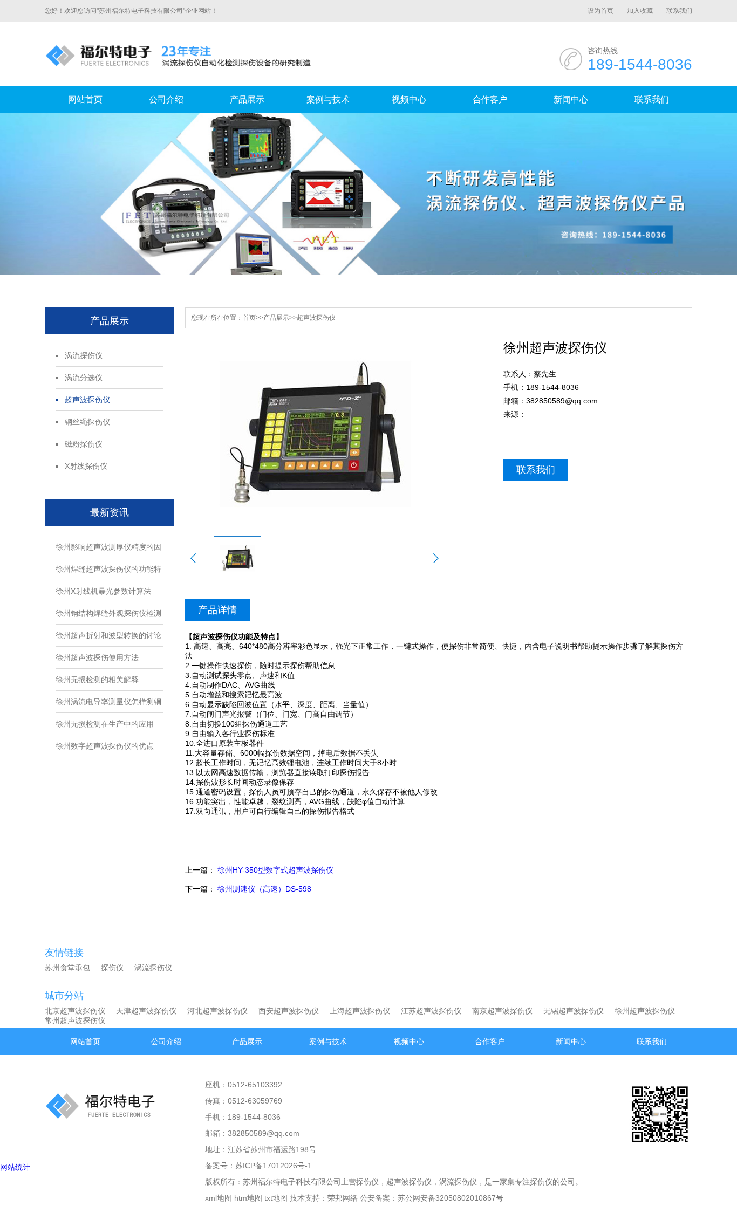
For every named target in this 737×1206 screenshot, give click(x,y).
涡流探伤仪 (153, 967)
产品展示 (247, 99)
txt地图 (276, 1198)
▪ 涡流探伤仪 (79, 355)
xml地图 (218, 1198)
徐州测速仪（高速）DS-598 (264, 889)
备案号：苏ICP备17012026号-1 (258, 1165)
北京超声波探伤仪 (75, 1010)
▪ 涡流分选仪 (79, 377)
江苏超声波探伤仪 (431, 1010)
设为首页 (600, 11)
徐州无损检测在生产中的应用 (105, 724)
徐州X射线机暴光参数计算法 (103, 591)
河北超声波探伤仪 (217, 1010)
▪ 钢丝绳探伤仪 (83, 421)
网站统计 (15, 1167)
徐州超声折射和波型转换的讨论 (108, 635)
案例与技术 (328, 99)
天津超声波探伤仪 (146, 1010)
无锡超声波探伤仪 (573, 1010)
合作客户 (490, 99)
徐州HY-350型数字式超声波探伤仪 (275, 870)
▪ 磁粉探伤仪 (79, 444)
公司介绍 (166, 99)
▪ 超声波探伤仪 (83, 399)
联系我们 (679, 11)
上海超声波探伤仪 (360, 1010)
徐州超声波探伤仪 (645, 1010)
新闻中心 (571, 99)
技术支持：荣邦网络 (324, 1198)
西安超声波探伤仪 (288, 1010)
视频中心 (409, 99)
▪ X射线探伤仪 (81, 466)
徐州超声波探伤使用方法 (97, 657)
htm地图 (248, 1198)
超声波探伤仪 (316, 317)
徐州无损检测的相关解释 (97, 679)
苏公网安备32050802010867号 (450, 1198)
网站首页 (85, 99)
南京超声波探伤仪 (502, 1010)
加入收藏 (640, 11)
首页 (249, 317)
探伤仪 (112, 967)
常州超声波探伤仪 (75, 1020)
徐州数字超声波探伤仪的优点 (105, 746)
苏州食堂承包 (67, 967)
